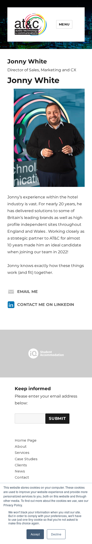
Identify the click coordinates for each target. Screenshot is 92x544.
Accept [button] (35, 534)
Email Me (27, 291)
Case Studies (26, 459)
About (20, 446)
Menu (64, 24)
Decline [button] (56, 534)
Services (22, 452)
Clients (21, 465)
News (20, 471)
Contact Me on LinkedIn (45, 304)
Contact (22, 477)
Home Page (26, 440)
